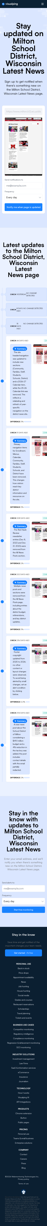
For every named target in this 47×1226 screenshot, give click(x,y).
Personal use (23, 1134)
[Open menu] (42, 4)
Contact (23, 1154)
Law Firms (23, 1063)
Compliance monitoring (23, 1038)
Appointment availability (23, 977)
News (23, 982)
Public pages (23, 1122)
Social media (23, 995)
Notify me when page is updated (23, 207)
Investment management (23, 1059)
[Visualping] (10, 4)
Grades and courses (23, 1000)
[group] (23, 150)
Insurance (23, 1077)
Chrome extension (23, 1113)
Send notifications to (14, 179)
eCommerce (23, 1072)
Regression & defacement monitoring (23, 1043)
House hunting (23, 991)
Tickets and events (23, 1018)
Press (23, 1163)
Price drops (24, 973)
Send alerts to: (8, 882)
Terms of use (23, 1183)
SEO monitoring (23, 1047)
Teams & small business (23, 1138)
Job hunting (23, 986)
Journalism (23, 1081)
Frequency (9, 191)
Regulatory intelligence (24, 1034)
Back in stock (23, 968)
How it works (23, 1093)
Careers (23, 1159)
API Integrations (23, 1102)
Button (23, 1118)
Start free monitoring (23, 909)
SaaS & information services (23, 1068)
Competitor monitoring (23, 1029)
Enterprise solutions (23, 1143)
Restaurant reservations (23, 1004)
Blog (23, 1168)
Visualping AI (23, 1097)
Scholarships (23, 1009)
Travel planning (23, 1013)
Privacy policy (23, 1179)
